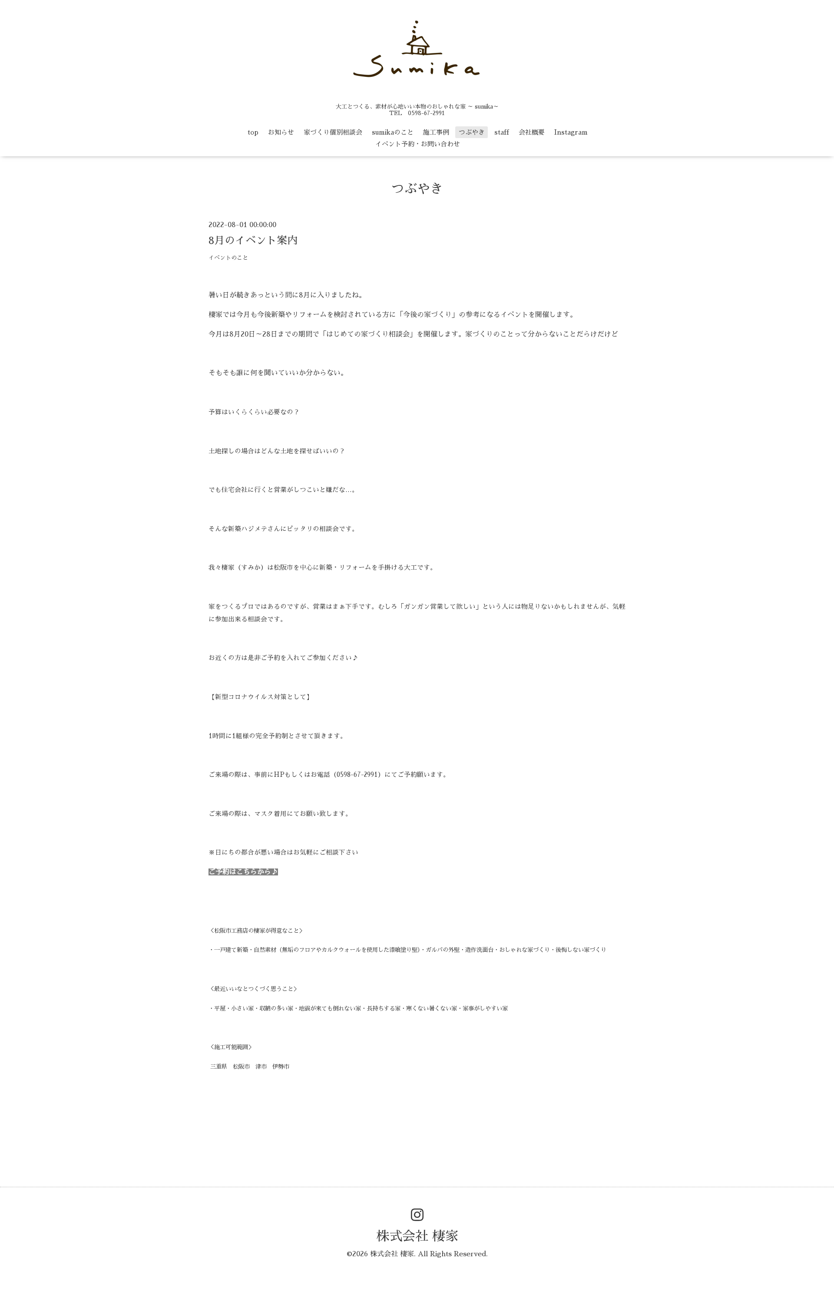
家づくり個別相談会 (333, 132)
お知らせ (281, 132)
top (253, 132)
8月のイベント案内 (253, 240)
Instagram (571, 132)
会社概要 (532, 132)
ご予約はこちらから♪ (243, 871)
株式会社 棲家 (417, 1236)
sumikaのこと (393, 132)
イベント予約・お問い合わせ (417, 144)
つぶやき (472, 132)
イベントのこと (228, 258)
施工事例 (436, 132)
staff (501, 132)
